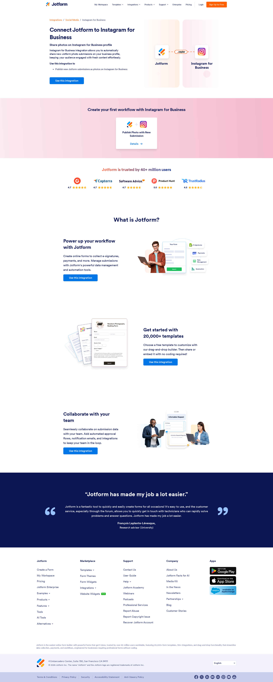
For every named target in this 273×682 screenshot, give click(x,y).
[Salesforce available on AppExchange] (223, 590)
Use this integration (66, 80)
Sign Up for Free (216, 4)
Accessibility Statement (107, 677)
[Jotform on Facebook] (196, 677)
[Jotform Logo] (56, 4)
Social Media (72, 19)
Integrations (56, 19)
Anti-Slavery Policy (134, 677)
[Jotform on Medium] (213, 677)
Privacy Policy (69, 677)
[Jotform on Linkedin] (207, 677)
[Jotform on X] (202, 677)
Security (85, 677)
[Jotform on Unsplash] (234, 677)
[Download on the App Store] (223, 580)
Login (201, 4)
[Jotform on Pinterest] (223, 677)
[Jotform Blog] (218, 677)
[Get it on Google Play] (223, 571)
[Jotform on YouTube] (229, 677)
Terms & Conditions (47, 677)
